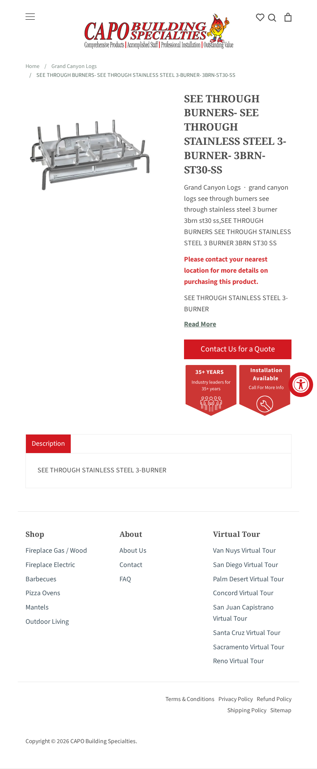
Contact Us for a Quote (238, 349)
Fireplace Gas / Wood (56, 550)
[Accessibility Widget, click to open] (300, 384)
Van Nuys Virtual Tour (244, 550)
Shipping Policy (246, 710)
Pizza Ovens (43, 593)
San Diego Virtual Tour (245, 565)
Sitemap (280, 710)
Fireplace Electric (50, 565)
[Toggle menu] (30, 16)
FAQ (125, 579)
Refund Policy (274, 699)
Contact (130, 565)
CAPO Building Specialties (103, 741)
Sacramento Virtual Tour (248, 647)
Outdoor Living (47, 621)
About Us (133, 550)
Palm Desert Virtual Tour (248, 579)
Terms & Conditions (190, 699)
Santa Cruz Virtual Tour (246, 633)
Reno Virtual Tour (238, 661)
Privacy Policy (235, 699)
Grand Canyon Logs (212, 187)
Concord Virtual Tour (243, 593)
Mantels (37, 607)
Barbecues (41, 579)
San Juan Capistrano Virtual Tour (243, 613)
